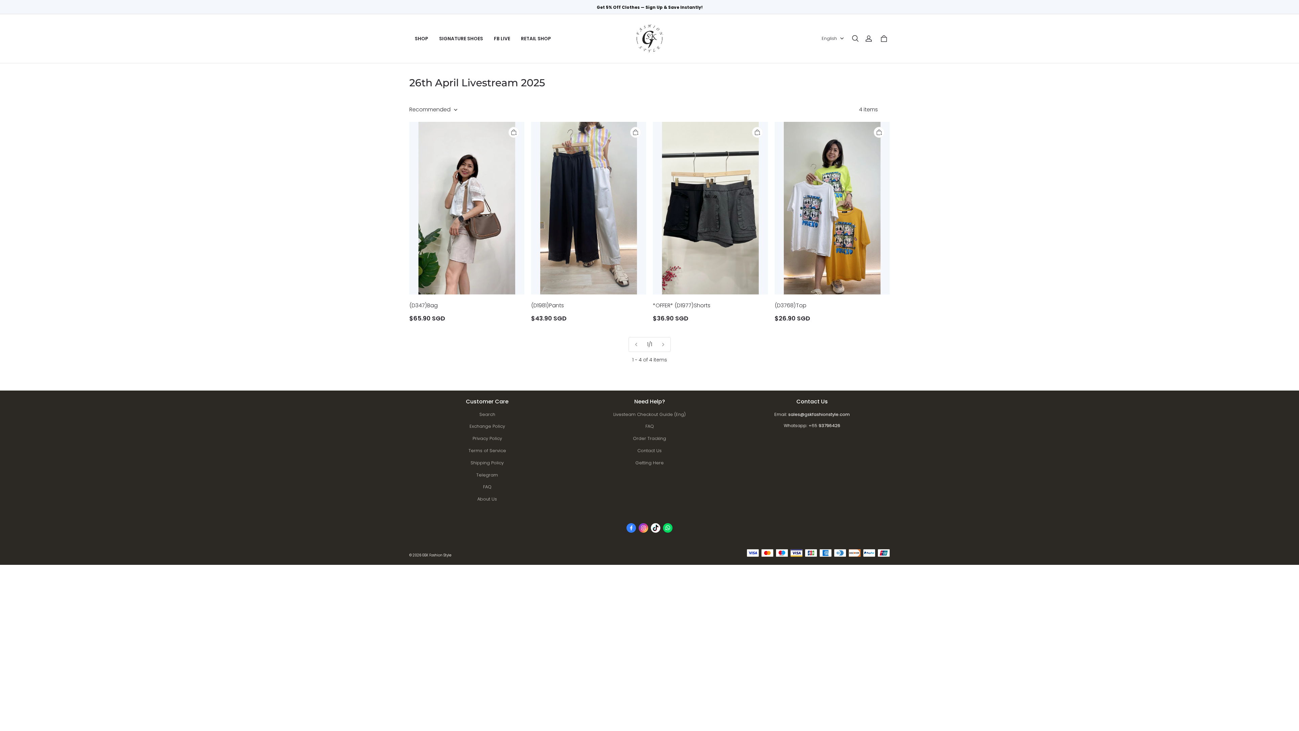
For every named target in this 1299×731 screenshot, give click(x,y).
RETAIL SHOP (536, 38)
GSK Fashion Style (436, 555)
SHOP (421, 38)
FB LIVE (502, 38)
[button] (855, 38)
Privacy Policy (487, 438)
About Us (487, 499)
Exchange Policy (487, 426)
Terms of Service (487, 450)
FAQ (487, 487)
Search (487, 414)
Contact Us (649, 450)
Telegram (487, 475)
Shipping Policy (487, 463)
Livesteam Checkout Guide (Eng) (649, 414)
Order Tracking (649, 438)
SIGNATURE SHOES (461, 38)
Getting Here (649, 463)
